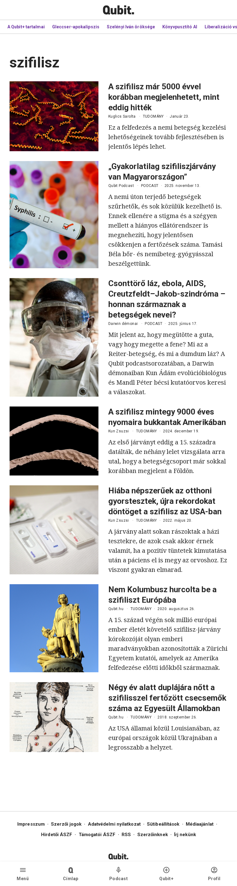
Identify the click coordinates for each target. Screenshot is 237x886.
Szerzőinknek (152, 834)
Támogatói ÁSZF (97, 834)
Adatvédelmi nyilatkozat (114, 824)
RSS (126, 834)
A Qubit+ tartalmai (26, 26)
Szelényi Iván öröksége (131, 26)
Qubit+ (166, 878)
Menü (23, 878)
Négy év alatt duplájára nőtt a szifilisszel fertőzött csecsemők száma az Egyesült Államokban (167, 698)
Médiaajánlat (200, 824)
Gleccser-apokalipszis (75, 26)
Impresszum (31, 824)
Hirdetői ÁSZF (56, 834)
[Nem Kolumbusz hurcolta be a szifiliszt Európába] (54, 628)
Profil (214, 878)
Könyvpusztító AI (179, 26)
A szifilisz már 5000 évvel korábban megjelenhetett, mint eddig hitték (163, 97)
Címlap (70, 878)
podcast (150, 186)
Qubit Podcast (121, 186)
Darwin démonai (123, 324)
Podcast (118, 878)
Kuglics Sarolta (122, 116)
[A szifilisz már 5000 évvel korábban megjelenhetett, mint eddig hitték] (54, 116)
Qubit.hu (115, 609)
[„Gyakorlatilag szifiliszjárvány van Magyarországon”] (54, 214)
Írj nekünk (185, 834)
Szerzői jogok (66, 824)
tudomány (153, 116)
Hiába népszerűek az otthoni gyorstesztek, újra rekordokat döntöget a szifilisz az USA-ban (165, 501)
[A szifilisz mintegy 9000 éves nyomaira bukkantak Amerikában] (54, 441)
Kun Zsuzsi (118, 431)
